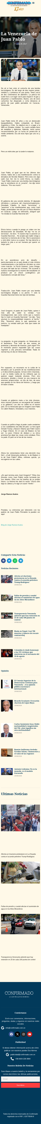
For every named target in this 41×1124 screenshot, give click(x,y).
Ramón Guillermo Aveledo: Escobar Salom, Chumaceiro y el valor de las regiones (27, 751)
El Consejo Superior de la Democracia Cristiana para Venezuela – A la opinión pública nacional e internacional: (25, 684)
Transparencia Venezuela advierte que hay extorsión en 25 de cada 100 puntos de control (27, 616)
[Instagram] (23, 1034)
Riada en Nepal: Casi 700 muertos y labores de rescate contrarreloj (26, 633)
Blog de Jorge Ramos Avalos (12, 525)
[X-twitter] (17, 1034)
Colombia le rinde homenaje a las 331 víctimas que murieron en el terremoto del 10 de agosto (26, 653)
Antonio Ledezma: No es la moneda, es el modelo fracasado (25, 771)
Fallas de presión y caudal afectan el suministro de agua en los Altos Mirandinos (27, 597)
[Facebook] (11, 1034)
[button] (33, 3)
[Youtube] (29, 1034)
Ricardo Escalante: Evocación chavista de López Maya (26, 702)
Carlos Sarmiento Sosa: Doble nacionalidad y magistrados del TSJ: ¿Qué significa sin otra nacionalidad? (26, 727)
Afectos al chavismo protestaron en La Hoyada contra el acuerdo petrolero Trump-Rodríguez (26, 579)
